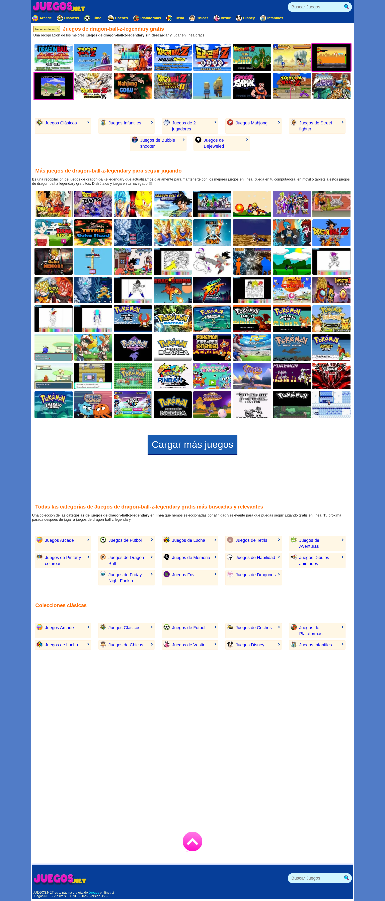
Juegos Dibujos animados (314, 560)
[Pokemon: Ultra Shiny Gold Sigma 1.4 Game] (133, 318)
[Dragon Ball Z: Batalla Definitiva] (331, 204)
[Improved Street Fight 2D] (212, 290)
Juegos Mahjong (251, 122)
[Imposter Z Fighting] (331, 290)
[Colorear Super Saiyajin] (252, 290)
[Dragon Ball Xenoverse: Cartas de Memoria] (212, 232)
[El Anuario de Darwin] (212, 376)
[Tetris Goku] (93, 290)
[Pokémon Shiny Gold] (331, 347)
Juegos (94, 892)
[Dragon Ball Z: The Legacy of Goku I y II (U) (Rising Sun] (173, 86)
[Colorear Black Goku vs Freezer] (212, 261)
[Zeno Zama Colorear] (93, 318)
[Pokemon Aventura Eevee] (93, 347)
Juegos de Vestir (188, 644)
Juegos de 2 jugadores (184, 125)
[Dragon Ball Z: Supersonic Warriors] (212, 57)
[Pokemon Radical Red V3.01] (252, 318)
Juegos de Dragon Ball (126, 560)
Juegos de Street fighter (315, 125)
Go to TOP (192, 841)
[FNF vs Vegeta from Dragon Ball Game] (292, 232)
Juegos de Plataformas (310, 630)
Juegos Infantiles (124, 122)
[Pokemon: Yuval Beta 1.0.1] (331, 376)
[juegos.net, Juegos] (59, 7)
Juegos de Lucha (188, 540)
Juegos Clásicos (61, 122)
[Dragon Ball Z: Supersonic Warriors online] (173, 57)
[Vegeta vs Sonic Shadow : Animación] (252, 232)
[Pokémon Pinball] (173, 376)
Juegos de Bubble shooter (157, 143)
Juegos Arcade (59, 540)
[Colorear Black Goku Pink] (331, 261)
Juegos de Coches (254, 627)
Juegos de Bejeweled (214, 143)
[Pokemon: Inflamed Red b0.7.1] (292, 318)
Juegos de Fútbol (125, 540)
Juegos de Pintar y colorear (63, 560)
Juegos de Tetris (251, 540)
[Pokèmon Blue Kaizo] (331, 404)
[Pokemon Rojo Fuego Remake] (212, 347)
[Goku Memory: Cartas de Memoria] (53, 261)
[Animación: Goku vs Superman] (252, 261)
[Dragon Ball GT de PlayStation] (173, 204)
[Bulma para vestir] (53, 232)
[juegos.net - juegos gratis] (60, 879)
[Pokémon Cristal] (133, 347)
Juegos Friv (183, 574)
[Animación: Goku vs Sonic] (133, 204)
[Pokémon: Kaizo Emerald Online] (53, 404)
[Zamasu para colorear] (53, 318)
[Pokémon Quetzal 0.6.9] (173, 318)
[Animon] (133, 57)
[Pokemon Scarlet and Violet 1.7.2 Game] (53, 376)
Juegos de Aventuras (309, 543)
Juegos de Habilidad (255, 557)
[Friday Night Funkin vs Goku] (252, 86)
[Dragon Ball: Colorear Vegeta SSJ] (133, 290)
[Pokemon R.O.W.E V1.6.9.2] (93, 376)
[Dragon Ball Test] (292, 204)
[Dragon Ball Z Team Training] (252, 57)
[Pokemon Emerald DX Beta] (212, 318)
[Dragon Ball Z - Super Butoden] (292, 86)
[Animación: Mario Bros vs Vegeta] (292, 261)
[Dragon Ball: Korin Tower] (93, 261)
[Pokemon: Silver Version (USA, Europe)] (292, 347)
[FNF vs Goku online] (133, 261)
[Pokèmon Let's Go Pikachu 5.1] (331, 318)
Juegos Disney (250, 644)
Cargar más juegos (192, 444)
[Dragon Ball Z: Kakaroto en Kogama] (212, 86)
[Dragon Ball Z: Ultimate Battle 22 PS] (93, 86)
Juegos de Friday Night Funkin (125, 577)
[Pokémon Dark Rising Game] (292, 376)
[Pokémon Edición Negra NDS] (173, 404)
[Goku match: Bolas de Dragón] (53, 290)
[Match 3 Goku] (93, 232)
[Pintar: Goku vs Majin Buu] (173, 261)
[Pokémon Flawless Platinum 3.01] (292, 404)
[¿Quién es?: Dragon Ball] (133, 232)
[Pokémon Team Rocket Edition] (252, 404)
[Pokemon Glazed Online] (133, 376)
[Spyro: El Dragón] (252, 376)
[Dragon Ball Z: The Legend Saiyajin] (53, 204)
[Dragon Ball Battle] (173, 232)
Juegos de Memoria (191, 557)
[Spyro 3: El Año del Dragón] (212, 404)
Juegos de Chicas (125, 644)
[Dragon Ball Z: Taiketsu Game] (93, 204)
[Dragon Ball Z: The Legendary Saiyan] (93, 57)
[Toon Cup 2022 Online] (133, 404)
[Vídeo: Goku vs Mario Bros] (252, 204)
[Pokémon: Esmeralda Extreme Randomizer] (53, 347)
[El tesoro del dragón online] (173, 290)
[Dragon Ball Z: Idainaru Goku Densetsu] (331, 232)
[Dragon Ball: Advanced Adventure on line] (53, 57)
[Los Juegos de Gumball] (93, 404)
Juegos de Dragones (256, 574)
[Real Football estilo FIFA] (252, 347)
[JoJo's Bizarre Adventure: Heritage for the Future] (331, 86)
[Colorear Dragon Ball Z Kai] (212, 204)
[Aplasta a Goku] (292, 290)
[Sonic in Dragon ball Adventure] (292, 57)
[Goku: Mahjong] (133, 86)
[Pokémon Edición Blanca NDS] (173, 347)
